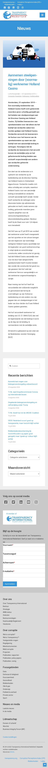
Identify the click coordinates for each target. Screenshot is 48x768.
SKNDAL (12, 752)
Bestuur (6, 606)
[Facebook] (5, 7)
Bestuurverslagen (9, 618)
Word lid (6, 726)
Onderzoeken (34, 96)
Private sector (8, 695)
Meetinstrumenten (10, 646)
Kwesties (18, 96)
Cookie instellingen (10, 737)
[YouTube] (18, 7)
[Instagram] (22, 7)
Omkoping (25, 96)
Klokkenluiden (9, 4)
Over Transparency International (15, 603)
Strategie (6, 609)
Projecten (6, 652)
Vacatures (6, 624)
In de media (7, 711)
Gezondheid (7, 680)
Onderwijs (6, 689)
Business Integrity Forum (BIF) (14, 729)
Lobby (19, 4)
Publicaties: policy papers (12, 658)
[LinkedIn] (13, 7)
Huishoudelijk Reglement (12, 621)
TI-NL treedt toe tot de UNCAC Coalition (23, 413)
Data (4, 671)
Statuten (6, 615)
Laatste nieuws (8, 708)
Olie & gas (6, 686)
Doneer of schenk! (9, 723)
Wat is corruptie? (9, 634)
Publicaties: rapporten (11, 655)
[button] (42, 15)
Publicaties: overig (9, 661)
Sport (5, 698)
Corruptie (11, 96)
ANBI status (7, 612)
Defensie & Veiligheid (10, 674)
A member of (11, 514)
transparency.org (8, 2)
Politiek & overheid (9, 692)
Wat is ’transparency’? (11, 637)
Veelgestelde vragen (10, 640)
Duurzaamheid (8, 677)
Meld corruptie (8, 649)
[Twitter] (9, 7)
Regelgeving (7, 643)
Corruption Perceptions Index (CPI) (28, 2)
